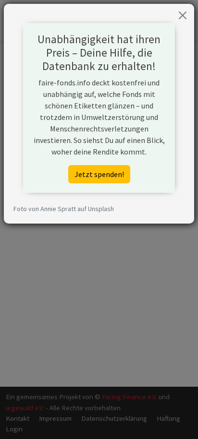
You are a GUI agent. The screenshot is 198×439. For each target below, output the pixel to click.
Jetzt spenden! (99, 174)
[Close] (182, 15)
